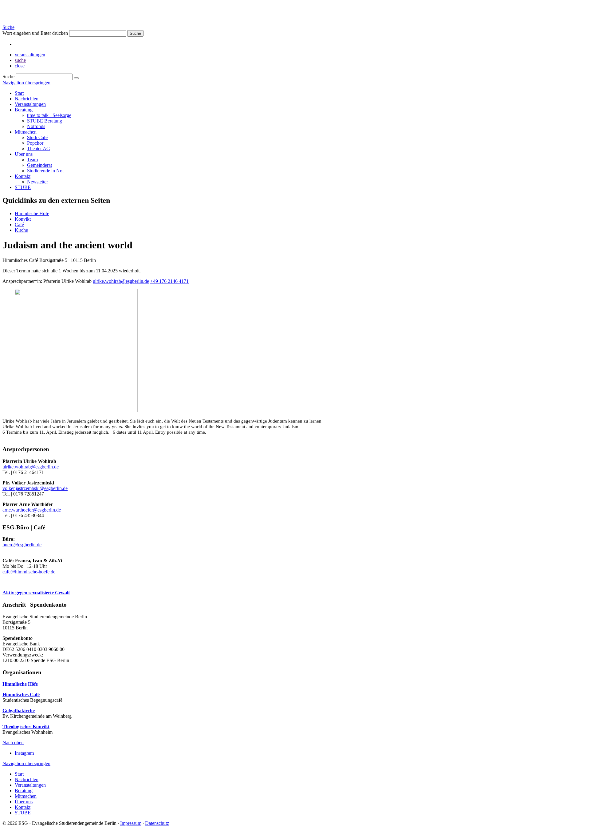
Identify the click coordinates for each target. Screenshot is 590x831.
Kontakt (22, 176)
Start (19, 93)
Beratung (24, 109)
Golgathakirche (18, 710)
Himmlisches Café (21, 694)
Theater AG (38, 148)
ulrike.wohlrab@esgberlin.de (121, 281)
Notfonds (36, 126)
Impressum (130, 823)
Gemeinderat (39, 165)
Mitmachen (26, 131)
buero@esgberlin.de (21, 544)
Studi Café (37, 137)
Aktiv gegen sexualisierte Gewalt (36, 592)
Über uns (24, 154)
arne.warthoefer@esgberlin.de (31, 509)
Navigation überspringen (26, 82)
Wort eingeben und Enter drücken (35, 33)
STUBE (23, 187)
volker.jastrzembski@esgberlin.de (35, 488)
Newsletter (37, 181)
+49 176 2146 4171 (169, 281)
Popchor (35, 143)
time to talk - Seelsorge (49, 115)
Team (32, 159)
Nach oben (13, 742)
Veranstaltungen (30, 104)
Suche (8, 27)
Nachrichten (26, 98)
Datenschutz (157, 823)
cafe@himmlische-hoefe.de (28, 571)
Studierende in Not (45, 170)
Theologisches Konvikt (25, 726)
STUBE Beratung (44, 120)
